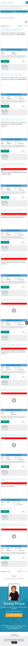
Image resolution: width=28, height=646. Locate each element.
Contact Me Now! (14, 615)
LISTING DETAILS (5, 61)
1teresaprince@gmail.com (14, 628)
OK (14, 642)
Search (14, 11)
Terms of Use (20, 640)
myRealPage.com (14, 635)
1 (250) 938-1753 (4, 67)
